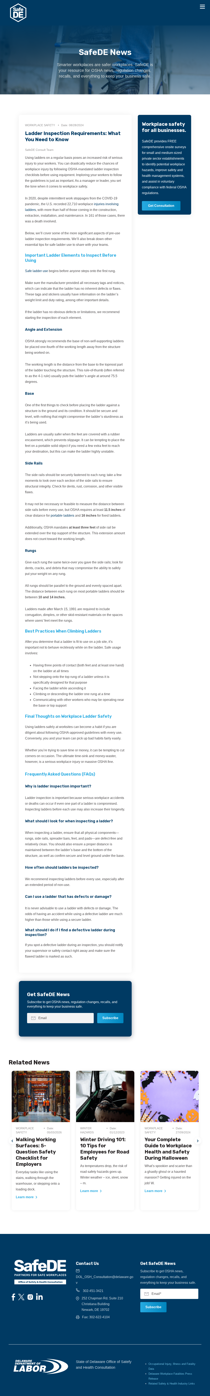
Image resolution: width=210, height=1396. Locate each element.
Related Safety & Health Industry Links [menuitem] (171, 1383)
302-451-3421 (92, 1291)
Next (197, 1140)
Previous (12, 1140)
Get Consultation (161, 205)
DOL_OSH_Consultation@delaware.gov (104, 1279)
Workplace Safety (40, 125)
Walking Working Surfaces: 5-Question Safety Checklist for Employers (36, 1152)
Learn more (25, 1197)
